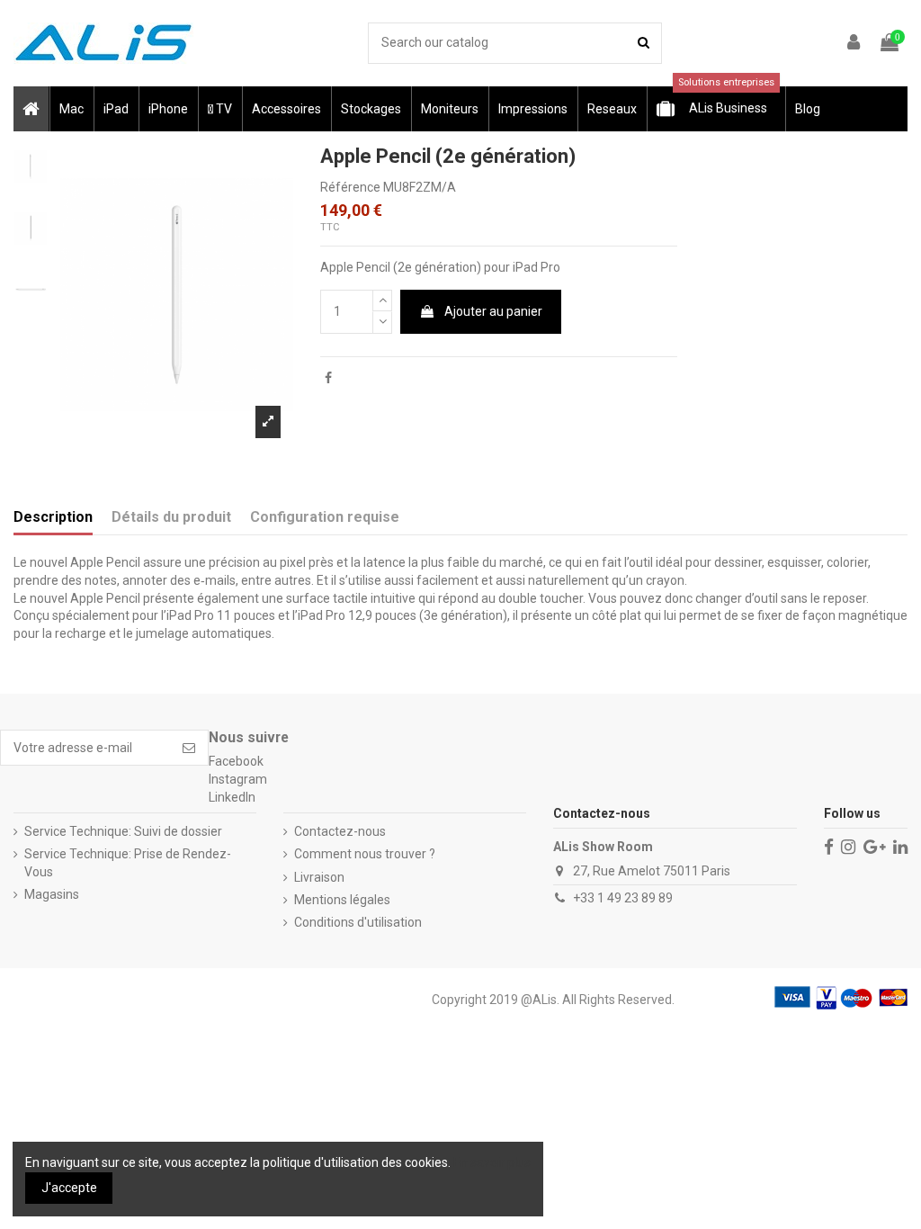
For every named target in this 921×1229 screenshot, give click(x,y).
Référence (350, 187)
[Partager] (328, 378)
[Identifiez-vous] (854, 43)
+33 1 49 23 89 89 (623, 898)
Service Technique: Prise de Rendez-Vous (127, 863)
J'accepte (69, 1187)
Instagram (238, 779)
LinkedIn (232, 797)
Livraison (319, 877)
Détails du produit (171, 516)
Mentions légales (342, 900)
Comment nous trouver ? (364, 854)
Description (53, 516)
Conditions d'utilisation (358, 922)
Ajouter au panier (493, 311)
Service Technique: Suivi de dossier (123, 831)
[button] (71, 108)
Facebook (236, 761)
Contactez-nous (340, 831)
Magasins (51, 894)
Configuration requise (324, 516)
